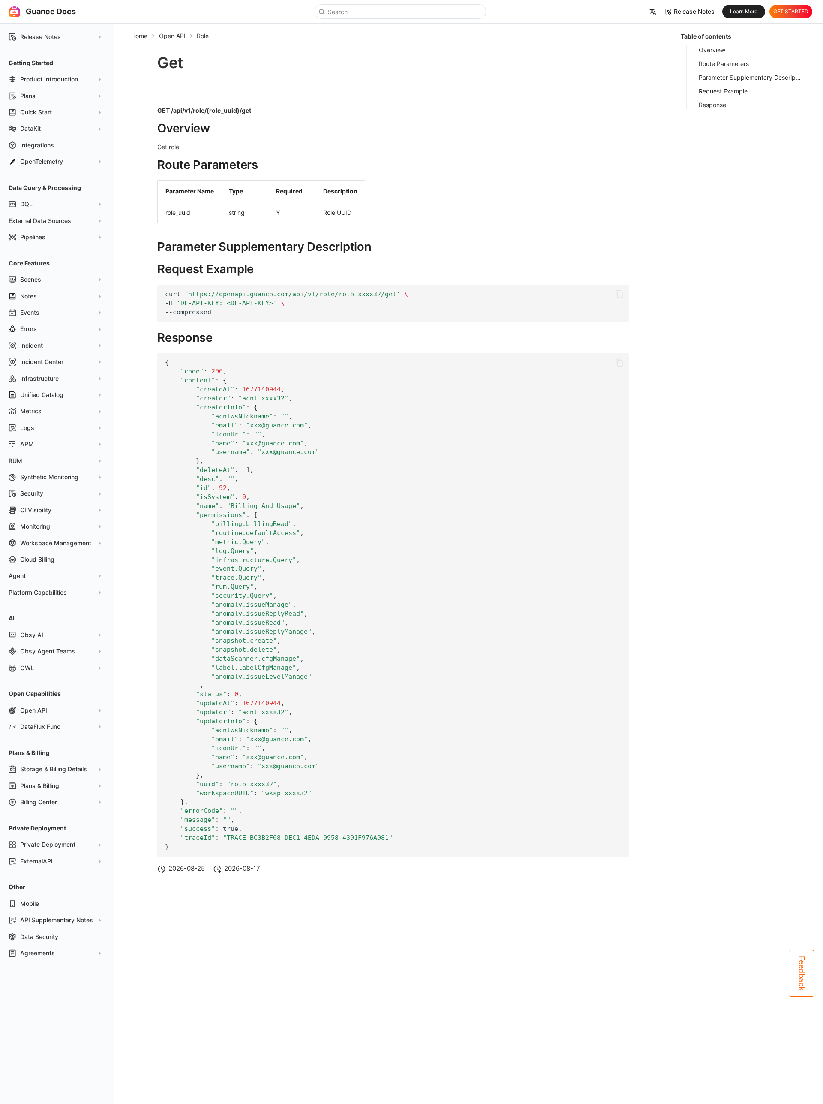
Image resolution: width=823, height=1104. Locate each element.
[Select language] (653, 12)
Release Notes (694, 12)
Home (139, 35)
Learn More (743, 11)
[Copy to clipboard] (619, 294)
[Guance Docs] (14, 11)
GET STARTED (790, 11)
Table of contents (706, 36)
